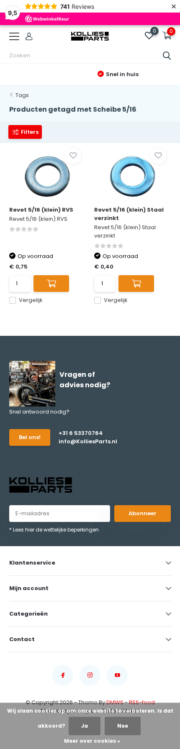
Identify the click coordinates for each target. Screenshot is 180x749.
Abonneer (143, 513)
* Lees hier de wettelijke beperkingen (54, 529)
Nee (122, 725)
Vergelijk (31, 300)
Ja (84, 725)
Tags (22, 95)
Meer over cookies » (92, 740)
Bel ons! (30, 437)
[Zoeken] (167, 55)
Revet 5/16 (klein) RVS (41, 210)
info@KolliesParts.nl (86, 441)
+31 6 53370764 (81, 433)
